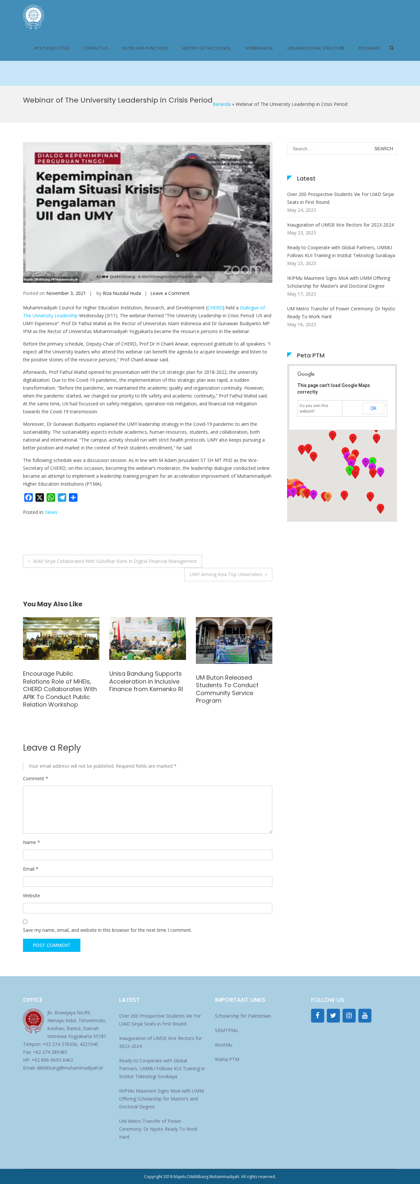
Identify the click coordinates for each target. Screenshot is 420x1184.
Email (30, 869)
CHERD (215, 307)
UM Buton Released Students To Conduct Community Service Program (140, 689)
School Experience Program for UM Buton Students (228, 681)
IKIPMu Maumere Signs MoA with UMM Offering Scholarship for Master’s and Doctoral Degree (338, 282)
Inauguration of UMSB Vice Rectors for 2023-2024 (340, 225)
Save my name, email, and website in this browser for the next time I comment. (107, 930)
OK (373, 408)
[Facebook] (317, 1016)
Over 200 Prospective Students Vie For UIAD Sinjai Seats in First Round (340, 198)
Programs (369, 48)
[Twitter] (333, 1016)
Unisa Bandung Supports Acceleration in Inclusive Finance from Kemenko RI (60, 681)
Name (31, 842)
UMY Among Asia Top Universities (226, 574)
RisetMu (223, 1045)
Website (31, 895)
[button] (328, 497)
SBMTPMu (226, 1030)
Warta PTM (227, 1059)
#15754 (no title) (51, 48)
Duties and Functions (145, 48)
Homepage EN (259, 48)
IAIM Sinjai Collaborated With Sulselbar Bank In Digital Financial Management (115, 561)
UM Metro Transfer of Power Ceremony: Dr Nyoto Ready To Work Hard (341, 312)
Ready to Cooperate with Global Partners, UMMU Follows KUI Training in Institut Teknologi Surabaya (341, 251)
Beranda (222, 104)
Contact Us (95, 48)
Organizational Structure (315, 48)
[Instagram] (349, 1016)
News (51, 512)
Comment (35, 778)
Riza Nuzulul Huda (122, 293)
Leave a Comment (170, 293)
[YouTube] (364, 1016)
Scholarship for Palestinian (243, 1016)
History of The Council (206, 48)
